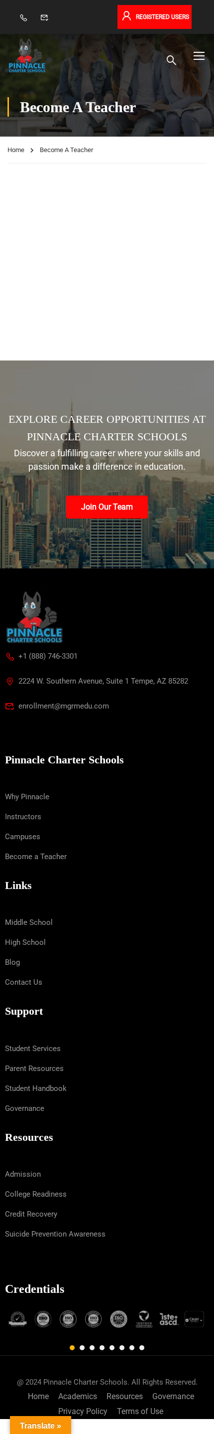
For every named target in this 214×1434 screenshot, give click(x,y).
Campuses (22, 836)
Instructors (23, 816)
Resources (125, 1396)
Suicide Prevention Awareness (55, 1234)
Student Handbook (36, 1088)
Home (15, 150)
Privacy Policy (82, 1411)
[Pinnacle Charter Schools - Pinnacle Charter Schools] (26, 55)
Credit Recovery (31, 1214)
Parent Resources (34, 1068)
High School (25, 942)
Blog (12, 962)
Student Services (33, 1048)
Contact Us (23, 982)
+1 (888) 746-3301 (48, 656)
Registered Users (162, 16)
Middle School (29, 922)
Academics (77, 1396)
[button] (72, 1347)
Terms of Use (140, 1411)
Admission (23, 1174)
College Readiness (36, 1194)
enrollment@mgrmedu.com (63, 706)
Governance (24, 1108)
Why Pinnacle (27, 796)
